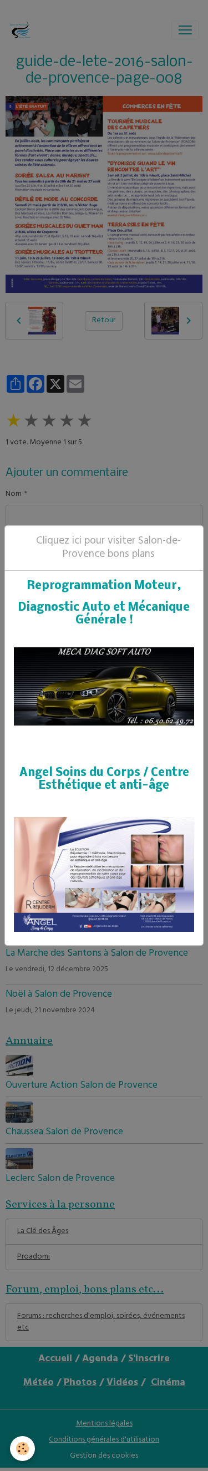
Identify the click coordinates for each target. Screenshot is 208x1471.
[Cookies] (22, 1448)
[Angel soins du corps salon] (104, 874)
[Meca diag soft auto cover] (104, 686)
